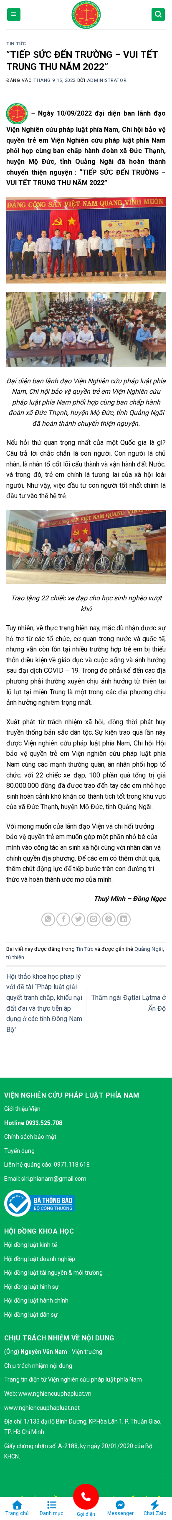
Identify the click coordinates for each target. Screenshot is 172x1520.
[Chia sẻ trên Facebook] (63, 919)
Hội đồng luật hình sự (31, 1286)
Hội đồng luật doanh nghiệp (39, 1259)
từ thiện (15, 957)
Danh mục (51, 1513)
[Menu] (13, 15)
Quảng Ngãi (148, 949)
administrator (106, 80)
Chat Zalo (155, 1513)
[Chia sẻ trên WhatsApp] (48, 919)
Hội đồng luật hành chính (36, 1300)
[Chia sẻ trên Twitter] (78, 919)
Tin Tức (16, 44)
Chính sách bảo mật (30, 1136)
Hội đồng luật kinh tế (30, 1244)
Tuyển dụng (19, 1150)
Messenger (120, 1513)
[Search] (158, 15)
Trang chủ (17, 1513)
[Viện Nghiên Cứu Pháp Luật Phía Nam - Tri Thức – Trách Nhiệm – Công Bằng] (86, 14)
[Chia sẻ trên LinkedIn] (124, 919)
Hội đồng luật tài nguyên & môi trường (53, 1272)
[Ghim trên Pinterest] (109, 919)
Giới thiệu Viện (22, 1108)
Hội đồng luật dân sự (31, 1314)
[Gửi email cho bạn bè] (94, 919)
